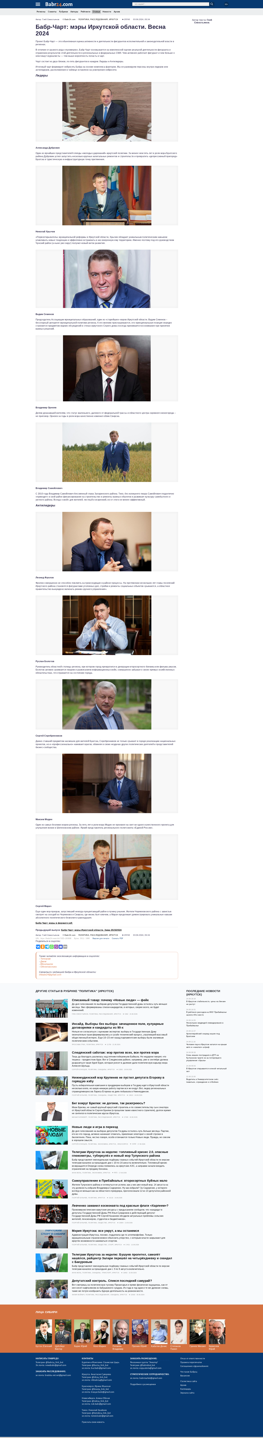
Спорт (111, 1244)
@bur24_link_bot (100, 1365)
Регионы (41, 11)
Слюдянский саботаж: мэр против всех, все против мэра (115, 1052)
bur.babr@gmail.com (101, 1368)
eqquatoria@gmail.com (150, 1368)
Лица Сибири (46, 1312)
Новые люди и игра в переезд (95, 1127)
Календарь (185, 1389)
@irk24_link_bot (99, 1377)
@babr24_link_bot (54, 1362)
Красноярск (123, 1144)
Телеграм (45, 959)
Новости (106, 11)
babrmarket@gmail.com (150, 1378)
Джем (43, 961)
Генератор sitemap (98, 1432)
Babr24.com (70, 19)
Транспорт (106, 1273)
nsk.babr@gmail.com (101, 1404)
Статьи (96, 11)
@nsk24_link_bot (100, 1401)
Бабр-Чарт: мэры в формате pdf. (54, 923)
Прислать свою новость (93, 1422)
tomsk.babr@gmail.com (102, 1416)
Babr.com (59, 4)
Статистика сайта (188, 1381)
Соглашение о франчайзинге (194, 1366)
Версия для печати (101, 938)
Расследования (99, 19)
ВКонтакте (46, 964)
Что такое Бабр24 (188, 1372)
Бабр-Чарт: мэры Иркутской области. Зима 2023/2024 (91, 930)
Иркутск (113, 19)
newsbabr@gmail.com (55, 1365)
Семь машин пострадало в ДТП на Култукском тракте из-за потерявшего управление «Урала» (203, 1058)
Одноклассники (48, 967)
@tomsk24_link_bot (101, 1413)
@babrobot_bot (147, 1365)
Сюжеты (52, 11)
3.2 (52, 1432)
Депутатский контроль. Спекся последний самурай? (112, 1280)
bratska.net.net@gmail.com (58, 1375)
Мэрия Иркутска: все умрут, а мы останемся (105, 1230)
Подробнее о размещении (143, 1384)
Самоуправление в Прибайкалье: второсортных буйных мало (119, 1180)
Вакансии (185, 1376)
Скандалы (102, 1069)
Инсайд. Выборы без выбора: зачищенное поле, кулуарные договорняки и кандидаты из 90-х (118, 1025)
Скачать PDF (117, 938)
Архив (117, 11)
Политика (83, 19)
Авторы (74, 11)
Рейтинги (85, 11)
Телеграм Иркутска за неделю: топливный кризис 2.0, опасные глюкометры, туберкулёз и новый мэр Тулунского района (120, 1153)
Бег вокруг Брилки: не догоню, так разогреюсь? (108, 1103)
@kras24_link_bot (100, 1389)
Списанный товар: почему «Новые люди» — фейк (110, 1000)
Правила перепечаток (191, 1362)
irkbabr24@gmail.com (50, 974)
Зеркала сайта (187, 1393)
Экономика (103, 1144)
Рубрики (63, 11)
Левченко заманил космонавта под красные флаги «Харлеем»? (120, 1205)
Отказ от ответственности (192, 1358)
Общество (112, 1095)
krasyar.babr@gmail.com (102, 1392)
